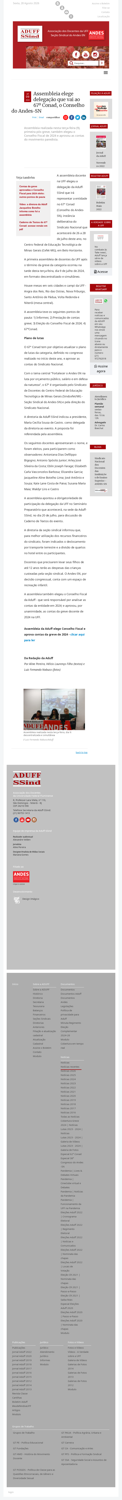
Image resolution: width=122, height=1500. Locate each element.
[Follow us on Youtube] (85, 54)
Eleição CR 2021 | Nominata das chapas (70, 1279)
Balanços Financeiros (39, 1012)
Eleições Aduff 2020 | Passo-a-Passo (71, 1314)
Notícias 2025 (68, 1075)
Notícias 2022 (68, 1087)
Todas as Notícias (70, 1116)
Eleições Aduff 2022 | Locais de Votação (71, 1266)
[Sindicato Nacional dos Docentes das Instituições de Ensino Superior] (21, 876)
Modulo (37, 1056)
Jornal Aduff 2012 (22, 1381)
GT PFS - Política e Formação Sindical (81, 1454)
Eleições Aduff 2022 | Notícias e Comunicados (71, 1241)
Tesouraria (38, 1006)
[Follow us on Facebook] (76, 54)
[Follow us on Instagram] (95, 54)
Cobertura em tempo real (72, 1045)
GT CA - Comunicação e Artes (77, 1448)
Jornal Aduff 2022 (22, 1351)
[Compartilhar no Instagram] (65, 117)
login (11, 1492)
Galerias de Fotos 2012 (77, 1383)
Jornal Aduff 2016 (22, 1372)
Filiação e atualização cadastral (44, 1033)
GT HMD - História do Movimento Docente (31, 1456)
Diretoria (38, 997)
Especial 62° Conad (71, 1154)
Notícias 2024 (68, 1079)
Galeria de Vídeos (77, 1360)
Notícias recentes (70, 1066)
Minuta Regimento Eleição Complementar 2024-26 (71, 1029)
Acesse (102, 271)
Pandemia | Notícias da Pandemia (72, 1193)
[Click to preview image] (54, 709)
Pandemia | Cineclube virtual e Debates (71, 1183)
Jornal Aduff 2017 (22, 1368)
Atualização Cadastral (39, 1041)
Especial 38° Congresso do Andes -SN (72, 1162)
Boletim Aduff (19, 1401)
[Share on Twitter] (77, 117)
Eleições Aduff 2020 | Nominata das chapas (71, 1324)
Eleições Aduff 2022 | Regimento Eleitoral (71, 1229)
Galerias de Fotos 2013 (77, 1374)
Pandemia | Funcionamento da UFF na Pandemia (71, 1204)
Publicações (18, 1342)
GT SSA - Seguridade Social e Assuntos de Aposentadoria (83, 1462)
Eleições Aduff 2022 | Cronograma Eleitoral (71, 1216)
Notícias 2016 (68, 1112)
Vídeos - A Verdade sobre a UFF (78, 1354)
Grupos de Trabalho (23, 1426)
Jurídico (44, 1342)
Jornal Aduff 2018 (22, 1364)
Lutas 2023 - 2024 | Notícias (72, 1131)
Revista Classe (19, 1393)
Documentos (68, 984)
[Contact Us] (28, 819)
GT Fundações (20, 1448)
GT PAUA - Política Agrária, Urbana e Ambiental (81, 1434)
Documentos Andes (68, 1000)
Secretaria (38, 1002)
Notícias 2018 (68, 1104)
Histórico (38, 993)
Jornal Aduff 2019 (22, 1360)
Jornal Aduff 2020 (22, 1356)
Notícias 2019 (68, 1100)
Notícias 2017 (68, 1108)
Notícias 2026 (68, 1070)
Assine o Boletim (42, 1047)
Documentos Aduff (71, 993)
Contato (37, 1052)
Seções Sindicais (42, 1018)
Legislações (67, 1006)
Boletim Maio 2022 (100, 206)
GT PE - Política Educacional (28, 1442)
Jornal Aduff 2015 (22, 1376)
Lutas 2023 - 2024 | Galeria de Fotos (72, 1147)
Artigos (16, 1410)
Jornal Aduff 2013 (22, 1389)
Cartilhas (17, 1397)
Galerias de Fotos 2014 (77, 1366)
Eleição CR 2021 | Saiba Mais (70, 1297)
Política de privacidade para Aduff (70, 1014)
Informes (45, 1360)
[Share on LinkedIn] (83, 117)
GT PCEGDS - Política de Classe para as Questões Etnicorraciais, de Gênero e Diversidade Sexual (34, 1474)
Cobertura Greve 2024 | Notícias (70, 1122)
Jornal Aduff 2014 (22, 1385)
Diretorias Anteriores (38, 1025)
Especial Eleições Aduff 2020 (70, 1306)
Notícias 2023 (68, 1083)
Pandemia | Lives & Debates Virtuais (71, 1172)
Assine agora (102, 368)
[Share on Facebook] (71, 117)
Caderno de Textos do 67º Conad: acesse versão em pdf (33, 226)
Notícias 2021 (68, 1091)
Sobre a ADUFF (41, 984)
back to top (82, 752)
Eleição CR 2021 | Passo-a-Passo (70, 1289)
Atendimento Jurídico (47, 1354)
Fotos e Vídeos (76, 1342)
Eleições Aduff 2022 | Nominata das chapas (71, 1254)
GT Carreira (67, 1442)
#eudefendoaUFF (21, 1406)
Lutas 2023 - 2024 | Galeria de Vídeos (72, 1139)
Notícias (65, 1057)
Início (15, 984)
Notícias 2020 (68, 1095)
